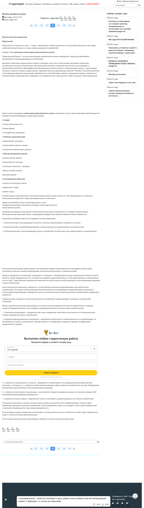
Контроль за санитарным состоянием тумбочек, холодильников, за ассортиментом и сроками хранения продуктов (120, 26)
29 (70, 25)
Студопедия (16, 3)
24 (41, 25)
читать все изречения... (51, 501)
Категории (29, 4)
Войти (119, 1)
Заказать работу (79, 4)
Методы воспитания (117, 74)
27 (58, 25)
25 (47, 25)
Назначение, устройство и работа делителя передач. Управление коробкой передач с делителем (123, 50)
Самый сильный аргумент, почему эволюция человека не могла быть (121, 93)
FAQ (70, 4)
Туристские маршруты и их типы (122, 83)
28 (64, 25)
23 (36, 25)
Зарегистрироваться (130, 1)
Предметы (38, 4)
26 (53, 25)
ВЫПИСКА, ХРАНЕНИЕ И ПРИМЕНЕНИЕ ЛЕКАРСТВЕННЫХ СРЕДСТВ (122, 63)
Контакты (64, 4)
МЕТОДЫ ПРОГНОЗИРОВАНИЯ (121, 40)
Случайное (56, 4)
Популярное (47, 4)
